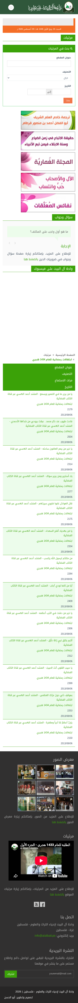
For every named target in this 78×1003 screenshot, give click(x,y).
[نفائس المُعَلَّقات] (39, 202)
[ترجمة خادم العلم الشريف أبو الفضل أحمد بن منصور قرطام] (39, 120)
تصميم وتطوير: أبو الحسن (18, 997)
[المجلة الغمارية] (39, 161)
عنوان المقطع (63, 58)
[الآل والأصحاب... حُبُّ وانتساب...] (39, 182)
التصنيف (66, 72)
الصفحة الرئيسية (65, 355)
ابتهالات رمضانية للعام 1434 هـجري (54, 404)
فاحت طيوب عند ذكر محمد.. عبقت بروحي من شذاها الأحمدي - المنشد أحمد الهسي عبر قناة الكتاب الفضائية (40, 423)
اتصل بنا (67, 917)
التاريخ (68, 86)
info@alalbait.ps (45, 935)
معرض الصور (63, 759)
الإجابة (66, 246)
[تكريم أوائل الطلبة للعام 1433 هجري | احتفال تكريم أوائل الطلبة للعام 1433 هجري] (27, 772)
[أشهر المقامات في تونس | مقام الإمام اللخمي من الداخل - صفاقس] (27, 804)
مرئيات (68, 38)
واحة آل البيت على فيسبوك (53, 269)
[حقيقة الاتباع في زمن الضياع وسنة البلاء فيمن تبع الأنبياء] (39, 140)
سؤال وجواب (64, 217)
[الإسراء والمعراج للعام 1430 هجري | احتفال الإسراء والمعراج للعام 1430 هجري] (65, 804)
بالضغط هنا (31, 259)
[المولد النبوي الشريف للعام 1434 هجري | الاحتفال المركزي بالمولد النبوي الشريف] (46, 804)
